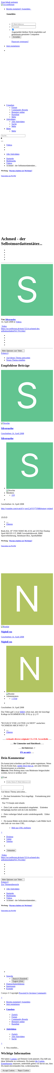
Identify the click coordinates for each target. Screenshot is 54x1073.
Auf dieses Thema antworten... (13, 792)
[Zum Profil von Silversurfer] (27, 315)
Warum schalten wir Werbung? (20, 171)
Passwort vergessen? (20, 41)
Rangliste (15, 114)
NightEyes (6, 631)
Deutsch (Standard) (20, 979)
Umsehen (10, 105)
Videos (18, 322)
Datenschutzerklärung (15, 984)
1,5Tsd (14, 698)
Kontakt (9, 988)
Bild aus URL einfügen (21, 828)
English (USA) (18, 981)
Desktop (9, 837)
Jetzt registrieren (13, 46)
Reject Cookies (23, 1071)
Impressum (10, 986)
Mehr (14, 117)
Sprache (9, 976)
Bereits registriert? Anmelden (18, 9)
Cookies (13, 1059)
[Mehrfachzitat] (7, 522)
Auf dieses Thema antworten (18, 358)
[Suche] (2, 141)
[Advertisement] (27, 78)
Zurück (15, 1014)
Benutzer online (18, 112)
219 (13, 495)
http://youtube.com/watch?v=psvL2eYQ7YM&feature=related (27, 508)
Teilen (4, 326)
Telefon (9, 841)
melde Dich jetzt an (25, 766)
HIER (22, 712)
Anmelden (16, 37)
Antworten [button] (11, 850)
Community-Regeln (20, 110)
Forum (14, 107)
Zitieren (9, 524)
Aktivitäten (10, 119)
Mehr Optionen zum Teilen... (13, 351)
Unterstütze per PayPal (8, 176)
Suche (14, 124)
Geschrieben (12, 433)
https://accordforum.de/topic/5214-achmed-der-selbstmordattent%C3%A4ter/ (20, 330)
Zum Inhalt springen (9, 2)
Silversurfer (10, 319)
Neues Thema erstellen (15, 360)
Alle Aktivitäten (18, 121)
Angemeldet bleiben (20, 32)
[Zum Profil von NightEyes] (27, 624)
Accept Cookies (8, 1071)
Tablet (8, 839)
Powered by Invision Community (32, 993)
